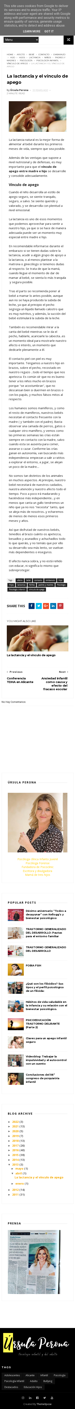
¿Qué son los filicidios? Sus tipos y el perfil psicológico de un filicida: (45, 987)
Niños (47, 57)
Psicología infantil (47, 60)
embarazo (59, 54)
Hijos (22, 57)
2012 (15, 1190)
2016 (15, 1150)
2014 (15, 1160)
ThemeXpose (44, 1404)
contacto (43, 54)
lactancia (34, 57)
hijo (12, 57)
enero (19, 1183)
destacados (11, 1387)
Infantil (44, 1375)
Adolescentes (12, 1375)
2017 (15, 1145)
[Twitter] (44, 1398)
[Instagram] (23, 1398)
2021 (15, 1126)
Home (10, 54)
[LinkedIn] (30, 1398)
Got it (49, 31)
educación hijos (33, 1387)
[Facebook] (37, 1398)
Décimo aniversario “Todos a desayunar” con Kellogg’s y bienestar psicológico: (46, 914)
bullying (47, 1381)
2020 (15, 1131)
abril (18, 1173)
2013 (15, 1164)
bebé (31, 54)
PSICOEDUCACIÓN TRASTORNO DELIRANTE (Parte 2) (43, 1023)
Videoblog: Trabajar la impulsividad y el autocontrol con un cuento (46, 1060)
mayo (19, 1168)
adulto (34, 1381)
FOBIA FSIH (33, 965)
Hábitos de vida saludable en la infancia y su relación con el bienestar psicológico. (46, 1005)
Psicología (26, 60)
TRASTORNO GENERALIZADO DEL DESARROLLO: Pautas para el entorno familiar (46, 932)
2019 (15, 1136)
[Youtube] (52, 1398)
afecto (21, 54)
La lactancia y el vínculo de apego (31, 655)
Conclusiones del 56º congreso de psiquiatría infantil (42, 1078)
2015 (15, 1155)
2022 (15, 1122)
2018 (15, 1141)
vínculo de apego (17, 63)
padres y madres (45, 584)
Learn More (31, 31)
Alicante (30, 1375)
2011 (15, 1194)
